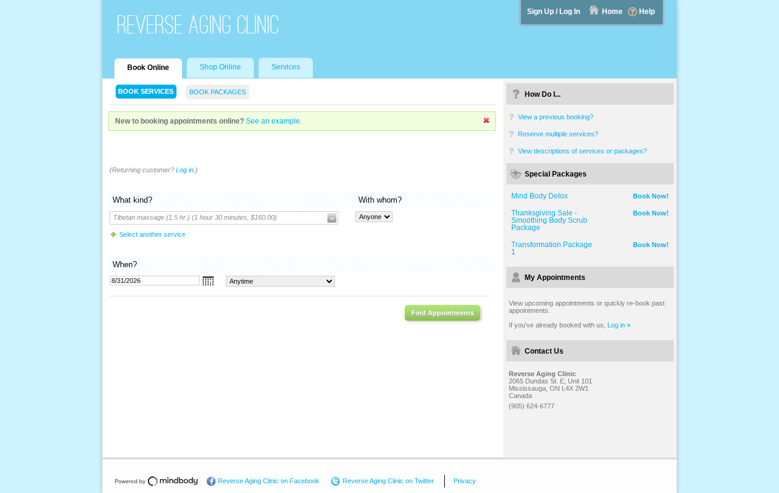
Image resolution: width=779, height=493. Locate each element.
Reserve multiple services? (558, 134)
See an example (273, 121)
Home (612, 11)
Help (647, 11)
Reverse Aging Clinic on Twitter (388, 480)
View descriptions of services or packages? (582, 151)
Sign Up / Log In (553, 11)
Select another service (152, 234)
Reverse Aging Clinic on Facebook (269, 480)
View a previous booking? (555, 117)
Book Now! (651, 196)
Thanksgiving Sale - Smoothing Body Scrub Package (549, 220)
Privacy (464, 480)
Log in (185, 169)
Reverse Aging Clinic (198, 24)
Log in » (619, 325)
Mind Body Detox (539, 196)
